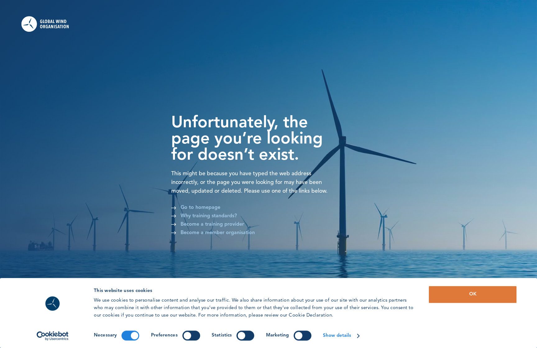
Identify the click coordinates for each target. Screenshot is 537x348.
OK (472, 294)
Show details (337, 335)
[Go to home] (49, 24)
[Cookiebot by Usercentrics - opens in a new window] (52, 336)
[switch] (191, 336)
